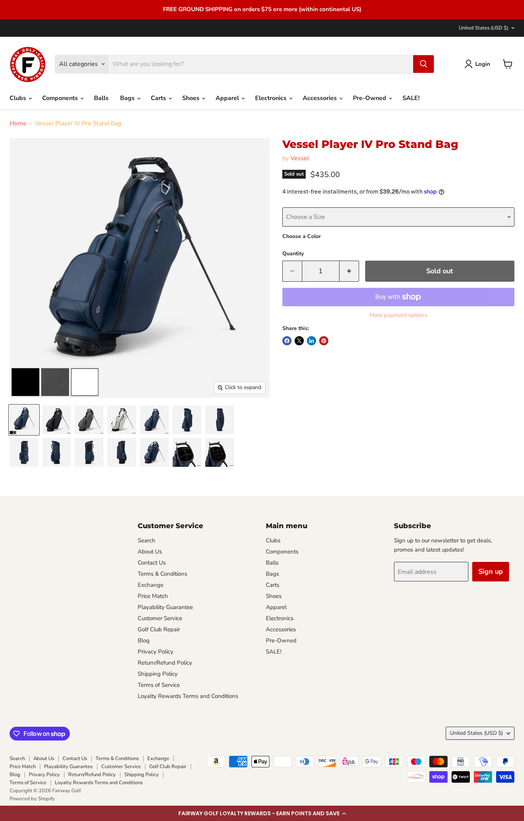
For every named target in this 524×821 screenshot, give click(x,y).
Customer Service (160, 618)
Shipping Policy (158, 674)
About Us (150, 551)
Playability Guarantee (165, 607)
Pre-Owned (370, 98)
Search (146, 540)
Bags (128, 98)
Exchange (150, 585)
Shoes (191, 98)
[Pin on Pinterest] (323, 340)
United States (483, 28)
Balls (101, 98)
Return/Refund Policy (165, 663)
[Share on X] (299, 340)
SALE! (411, 98)
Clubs (19, 98)
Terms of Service (159, 685)
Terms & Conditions (162, 574)
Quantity (293, 254)
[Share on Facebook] (287, 340)
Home (18, 123)
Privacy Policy (155, 651)
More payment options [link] (398, 315)
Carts (159, 98)
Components (60, 98)
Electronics (271, 98)
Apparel (228, 98)
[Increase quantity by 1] (349, 271)
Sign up (490, 571)
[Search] (423, 64)
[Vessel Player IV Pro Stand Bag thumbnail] (24, 420)
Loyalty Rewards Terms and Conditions (188, 696)
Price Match (153, 596)
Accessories (320, 98)
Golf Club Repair (159, 629)
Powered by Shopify (32, 798)
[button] (262, 813)
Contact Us (152, 562)
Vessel (299, 158)
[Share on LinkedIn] (311, 340)
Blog (144, 640)
